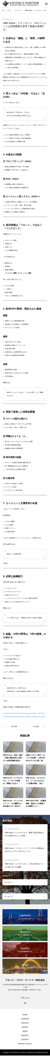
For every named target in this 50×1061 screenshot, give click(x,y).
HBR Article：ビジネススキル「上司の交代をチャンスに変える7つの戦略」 (24, 865)
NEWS (25, 1031)
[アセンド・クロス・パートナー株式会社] (22, 4)
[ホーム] (3, 10)
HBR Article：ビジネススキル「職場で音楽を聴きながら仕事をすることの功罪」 (24, 834)
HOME (25, 1015)
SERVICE (25, 1023)
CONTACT (25, 1040)
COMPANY (25, 1019)
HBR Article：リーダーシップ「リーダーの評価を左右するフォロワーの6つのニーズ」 (24, 849)
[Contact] (25, 1003)
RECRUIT (25, 1035)
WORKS (25, 1027)
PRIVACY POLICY (25, 1044)
